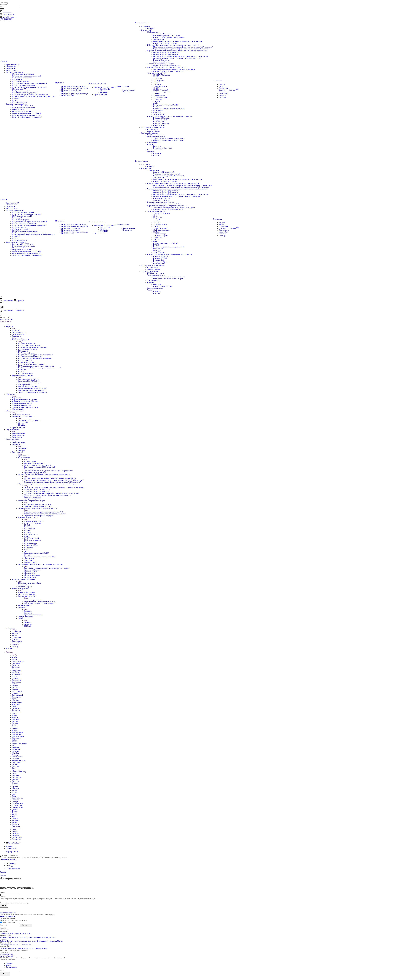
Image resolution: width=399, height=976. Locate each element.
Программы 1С (23, 456)
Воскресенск (16, 680)
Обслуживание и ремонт (21, 415)
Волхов (14, 676)
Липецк (15, 659)
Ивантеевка (16, 712)
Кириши (15, 721)
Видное (14, 669)
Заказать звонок (5, 321)
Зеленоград (16, 710)
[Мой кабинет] (1, 298)
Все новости (4, 930)
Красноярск (16, 738)
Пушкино (15, 785)
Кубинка (15, 740)
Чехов (14, 830)
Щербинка (16, 835)
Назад (14, 328)
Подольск (15, 775)
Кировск (15, 723)
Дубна (14, 699)
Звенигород (16, 708)
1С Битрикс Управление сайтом (29, 583)
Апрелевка (16, 663)
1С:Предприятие (30, 461)
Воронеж (15, 678)
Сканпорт (27, 622)
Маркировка (16, 398)
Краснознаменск (18, 736)
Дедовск (15, 689)
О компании (16, 632)
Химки (14, 822)
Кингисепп (16, 719)
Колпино (15, 729)
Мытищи (15, 755)
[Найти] (2, 9)
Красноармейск (17, 732)
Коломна (15, 727)
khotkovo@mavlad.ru (9, 859)
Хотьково (15, 824)
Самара (14, 796)
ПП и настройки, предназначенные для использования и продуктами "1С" (50, 478)
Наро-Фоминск (17, 757)
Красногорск (16, 734)
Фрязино (15, 818)
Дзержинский (17, 691)
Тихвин (15, 811)
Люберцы (15, 751)
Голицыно (15, 687)
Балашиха (15, 665)
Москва (14, 657)
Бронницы (16, 667)
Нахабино (15, 759)
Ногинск (15, 764)
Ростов (14, 792)
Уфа (13, 817)
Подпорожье (16, 777)
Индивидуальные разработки (28, 379)
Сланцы (15, 802)
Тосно (14, 813)
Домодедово (16, 697)
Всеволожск (16, 682)
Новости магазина (8, 922)
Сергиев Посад (17, 798)
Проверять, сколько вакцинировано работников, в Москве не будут (24, 948)
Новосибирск (17, 762)
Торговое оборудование (26, 592)
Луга (13, 745)
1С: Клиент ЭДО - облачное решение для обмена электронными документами (27, 937)
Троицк (14, 815)
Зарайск (15, 706)
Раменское (15, 788)
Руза (13, 794)
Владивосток (16, 671)
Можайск (15, 753)
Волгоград (16, 672)
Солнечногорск (17, 803)
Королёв (15, 730)
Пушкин (15, 783)
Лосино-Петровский (19, 744)
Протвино (15, 781)
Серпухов (15, 800)
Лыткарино (16, 749)
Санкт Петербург (18, 661)
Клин (14, 725)
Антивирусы (22, 448)
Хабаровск (16, 820)
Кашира (15, 717)
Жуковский (16, 704)
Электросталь (17, 837)
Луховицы (15, 747)
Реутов (14, 790)
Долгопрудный (17, 695)
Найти (5, 974)
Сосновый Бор (17, 805)
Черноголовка (17, 828)
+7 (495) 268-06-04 (6, 19)
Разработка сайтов (18, 433)
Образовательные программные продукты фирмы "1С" (43, 512)
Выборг (15, 684)
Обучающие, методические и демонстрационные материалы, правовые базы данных (54, 487)
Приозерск (16, 779)
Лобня (14, 742)
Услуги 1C (15, 330)
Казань (14, 715)
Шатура (15, 831)
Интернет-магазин (18, 443)
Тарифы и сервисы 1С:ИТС (34, 521)
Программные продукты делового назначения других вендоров (46, 568)
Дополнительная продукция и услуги (37, 504)
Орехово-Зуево (17, 770)
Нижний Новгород (19, 760)
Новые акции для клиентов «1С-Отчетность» (16, 945)
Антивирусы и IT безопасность (29, 420)
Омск (14, 768)
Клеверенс (28, 611)
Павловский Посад (19, 772)
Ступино (15, 809)
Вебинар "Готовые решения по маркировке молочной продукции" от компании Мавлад (31, 941)
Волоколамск (16, 674)
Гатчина (15, 686)
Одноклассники (14, 868)
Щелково (15, 833)
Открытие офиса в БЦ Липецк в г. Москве (15, 933)
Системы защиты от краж (33, 600)
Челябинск (16, 826)
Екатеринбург (17, 702)
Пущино (15, 787)
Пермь (14, 773)
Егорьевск (15, 701)
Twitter (11, 866)
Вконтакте (12, 863)
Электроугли (16, 839)
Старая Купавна (17, 807)
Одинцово (15, 766)
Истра (14, 714)
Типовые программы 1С (26, 343)
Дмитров (15, 693)
